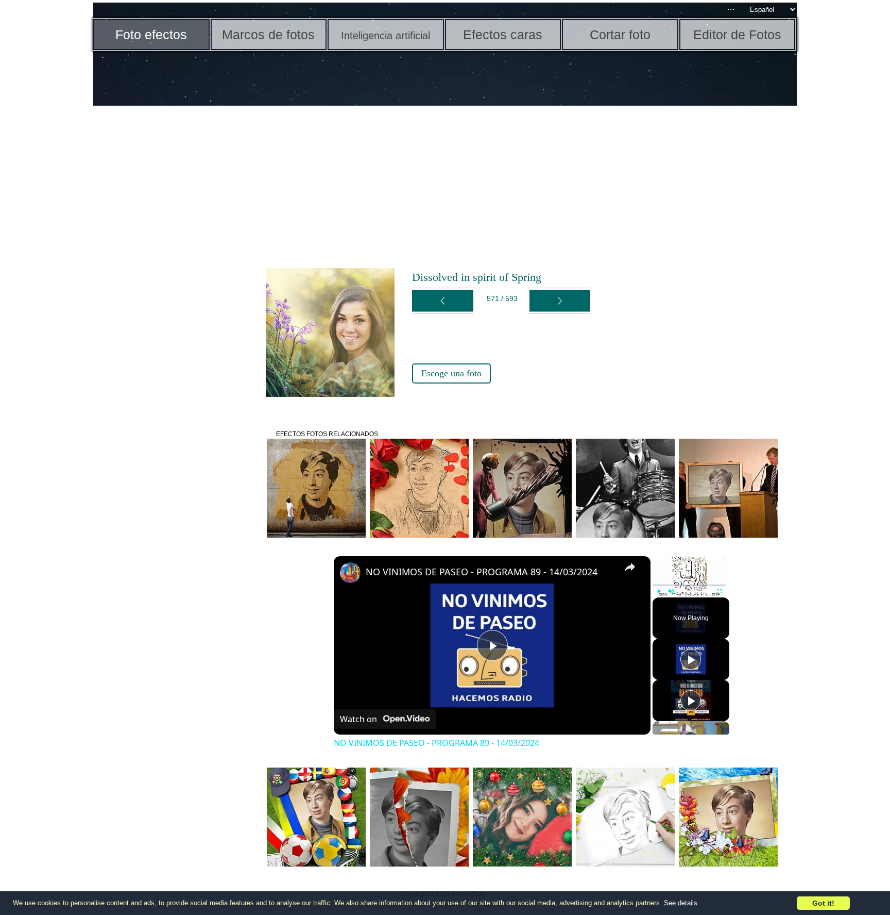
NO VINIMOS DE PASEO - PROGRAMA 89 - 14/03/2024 (481, 571)
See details (680, 903)
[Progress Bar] (689, 585)
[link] (350, 572)
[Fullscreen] (719, 591)
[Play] (659, 591)
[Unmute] (671, 591)
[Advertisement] (173, 268)
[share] (630, 567)
